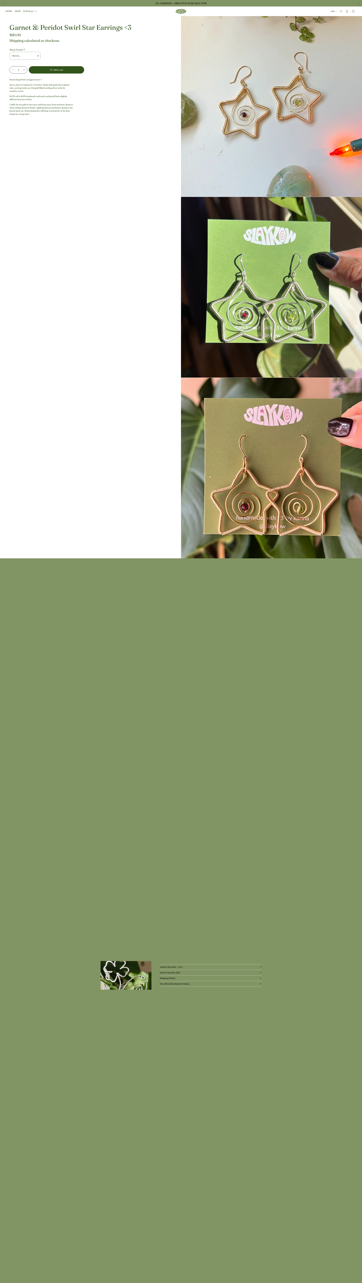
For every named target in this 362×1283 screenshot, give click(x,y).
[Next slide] (359, 3)
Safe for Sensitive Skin (170, 972)
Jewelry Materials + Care (171, 967)
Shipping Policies (167, 978)
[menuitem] (9, 11)
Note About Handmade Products (174, 984)
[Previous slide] (3, 3)
